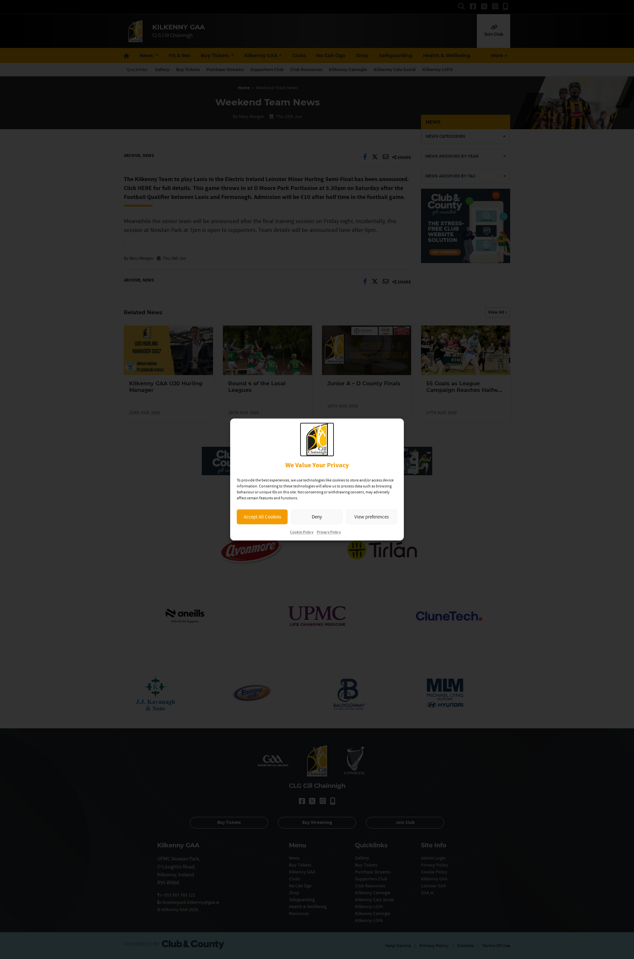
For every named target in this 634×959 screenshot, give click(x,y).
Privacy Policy (329, 532)
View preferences (371, 517)
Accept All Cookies (262, 517)
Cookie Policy (301, 532)
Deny (317, 517)
